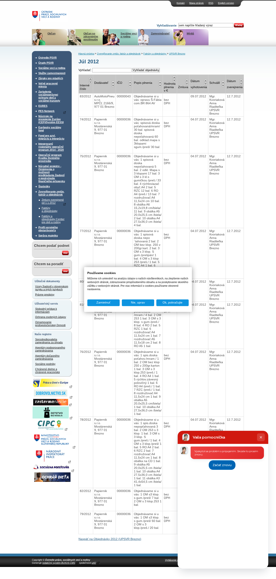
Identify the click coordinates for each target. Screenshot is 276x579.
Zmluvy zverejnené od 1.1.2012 (53, 201)
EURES (42, 105)
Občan (51, 33)
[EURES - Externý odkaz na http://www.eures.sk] (52, 386)
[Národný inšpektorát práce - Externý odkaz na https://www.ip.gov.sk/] (52, 461)
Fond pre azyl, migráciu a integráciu (51, 137)
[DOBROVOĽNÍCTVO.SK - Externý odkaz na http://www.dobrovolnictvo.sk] (52, 396)
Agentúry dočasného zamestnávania (47, 357)
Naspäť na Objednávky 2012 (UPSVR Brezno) (109, 539)
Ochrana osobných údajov (50, 317)
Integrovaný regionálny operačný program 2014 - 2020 (51, 146)
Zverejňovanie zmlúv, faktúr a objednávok (51, 193)
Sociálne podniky (45, 364)
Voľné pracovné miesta (48, 85)
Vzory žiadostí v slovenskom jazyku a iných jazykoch (51, 288)
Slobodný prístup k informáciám (46, 310)
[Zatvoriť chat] (261, 437)
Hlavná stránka (86, 53)
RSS (211, 3)
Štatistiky (44, 186)
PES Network (46, 111)
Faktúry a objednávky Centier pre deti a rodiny (53, 219)
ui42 (94, 563)
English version (226, 3)
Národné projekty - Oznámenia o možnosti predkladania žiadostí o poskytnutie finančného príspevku (51, 174)
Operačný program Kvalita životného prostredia (50, 158)
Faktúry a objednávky (49, 210)
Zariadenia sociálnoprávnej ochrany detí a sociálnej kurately (49, 96)
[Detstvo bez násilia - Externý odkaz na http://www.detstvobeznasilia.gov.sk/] (52, 417)
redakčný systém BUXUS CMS (58, 563)
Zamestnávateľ (160, 33)
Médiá (190, 33)
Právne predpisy (44, 294)
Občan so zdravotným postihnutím (90, 36)
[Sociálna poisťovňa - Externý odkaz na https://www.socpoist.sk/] (53, 470)
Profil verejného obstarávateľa (48, 229)
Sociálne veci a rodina (129, 35)
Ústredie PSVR (47, 57)
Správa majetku (48, 235)
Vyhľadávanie (167, 25)
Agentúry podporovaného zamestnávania (50, 349)
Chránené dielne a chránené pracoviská (47, 371)
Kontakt (181, 3)
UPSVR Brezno (177, 53)
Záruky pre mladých (50, 78)
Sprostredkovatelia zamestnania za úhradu (49, 341)
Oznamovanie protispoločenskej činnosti (50, 324)
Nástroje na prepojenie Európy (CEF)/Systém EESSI (51, 119)
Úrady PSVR (46, 62)
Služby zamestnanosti (51, 73)
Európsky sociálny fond (49, 129)
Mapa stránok (196, 3)
